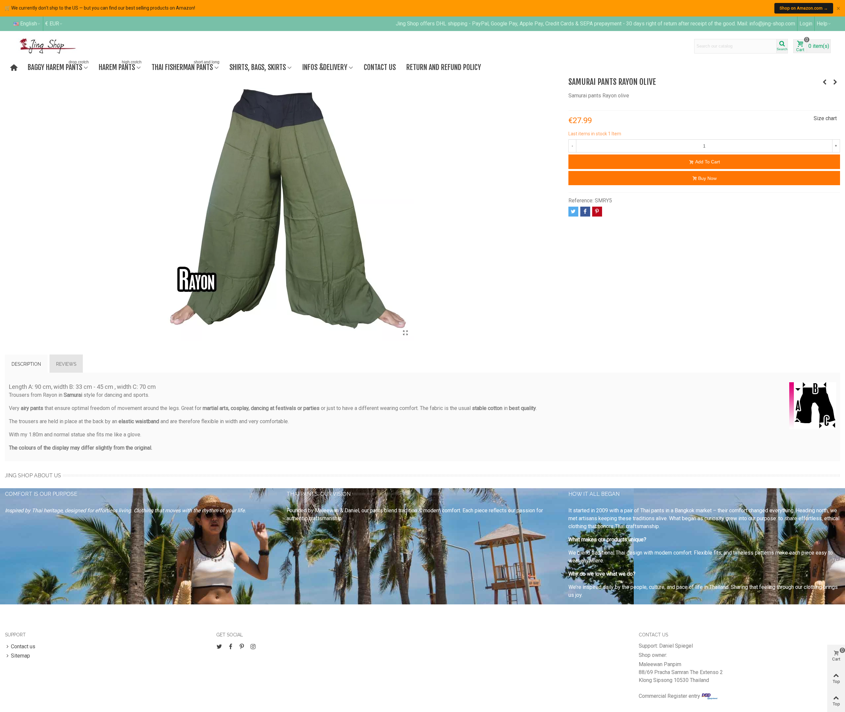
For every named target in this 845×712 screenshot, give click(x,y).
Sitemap (20, 656)
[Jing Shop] (55, 45)
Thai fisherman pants (186, 66)
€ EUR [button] (52, 23)
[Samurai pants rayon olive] (405, 333)
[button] (824, 24)
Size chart (825, 118)
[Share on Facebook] (585, 212)
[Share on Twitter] (573, 212)
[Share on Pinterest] (597, 212)
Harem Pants (120, 66)
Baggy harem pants (58, 66)
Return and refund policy (443, 67)
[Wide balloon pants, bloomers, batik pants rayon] (835, 82)
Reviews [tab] (66, 364)
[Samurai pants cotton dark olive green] (824, 82)
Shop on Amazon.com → (804, 8)
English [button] (28, 23)
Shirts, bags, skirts (257, 67)
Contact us (380, 67)
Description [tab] (26, 364)
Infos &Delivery (324, 67)
